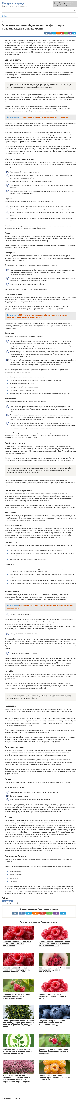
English (4, 16)
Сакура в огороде (13, 3)
